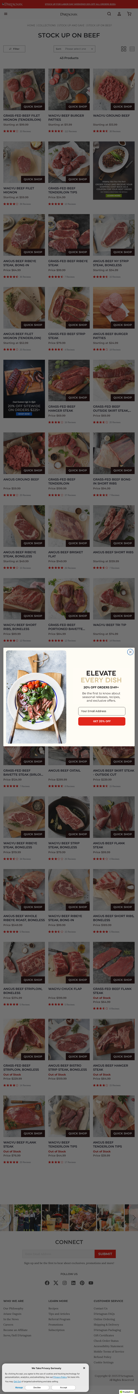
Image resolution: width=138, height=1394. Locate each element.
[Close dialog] (130, 652)
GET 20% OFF (102, 721)
